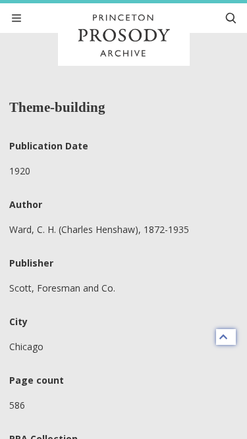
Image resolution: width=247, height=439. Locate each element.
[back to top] (226, 337)
